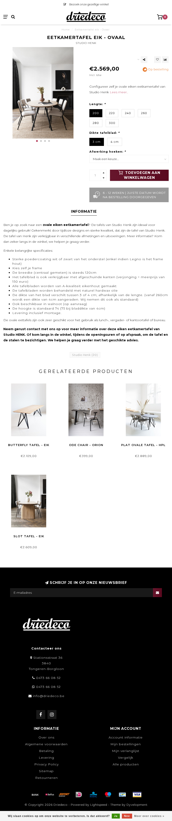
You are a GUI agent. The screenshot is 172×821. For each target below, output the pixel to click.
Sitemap (46, 771)
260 (144, 113)
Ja (116, 816)
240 (128, 113)
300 (112, 123)
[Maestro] (108, 794)
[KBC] (93, 794)
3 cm (97, 141)
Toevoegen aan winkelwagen (142, 175)
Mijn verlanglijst (125, 751)
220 (112, 113)
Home (66, 29)
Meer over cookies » (149, 816)
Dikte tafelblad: (104, 132)
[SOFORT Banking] (64, 794)
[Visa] (137, 794)
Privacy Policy (46, 764)
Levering (46, 758)
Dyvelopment (137, 804)
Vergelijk (125, 758)
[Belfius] (49, 794)
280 (96, 123)
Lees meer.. (119, 92)
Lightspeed (98, 804)
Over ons (46, 737)
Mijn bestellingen (125, 744)
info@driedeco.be (48, 696)
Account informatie (126, 737)
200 (96, 113)
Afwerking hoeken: (107, 151)
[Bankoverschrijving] (35, 794)
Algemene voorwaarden (46, 744)
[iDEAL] (78, 794)
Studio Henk (86, 43)
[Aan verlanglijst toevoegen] (157, 59)
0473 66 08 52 (48, 678)
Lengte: (97, 104)
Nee (127, 816)
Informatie (84, 211)
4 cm (115, 141)
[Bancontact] (122, 794)
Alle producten (126, 764)
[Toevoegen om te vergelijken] (165, 59)
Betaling (46, 751)
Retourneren (46, 778)
